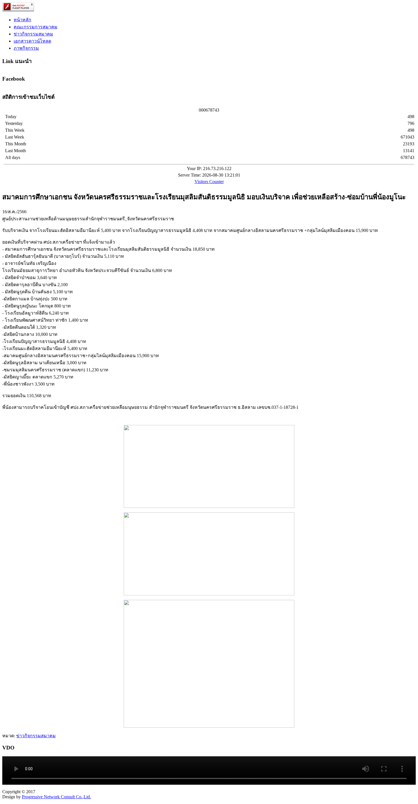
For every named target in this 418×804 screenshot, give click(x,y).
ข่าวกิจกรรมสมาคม (33, 34)
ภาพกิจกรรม (26, 48)
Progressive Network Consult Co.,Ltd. (56, 796)
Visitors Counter (209, 181)
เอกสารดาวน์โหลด (32, 41)
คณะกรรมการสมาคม (35, 26)
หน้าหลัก (22, 19)
